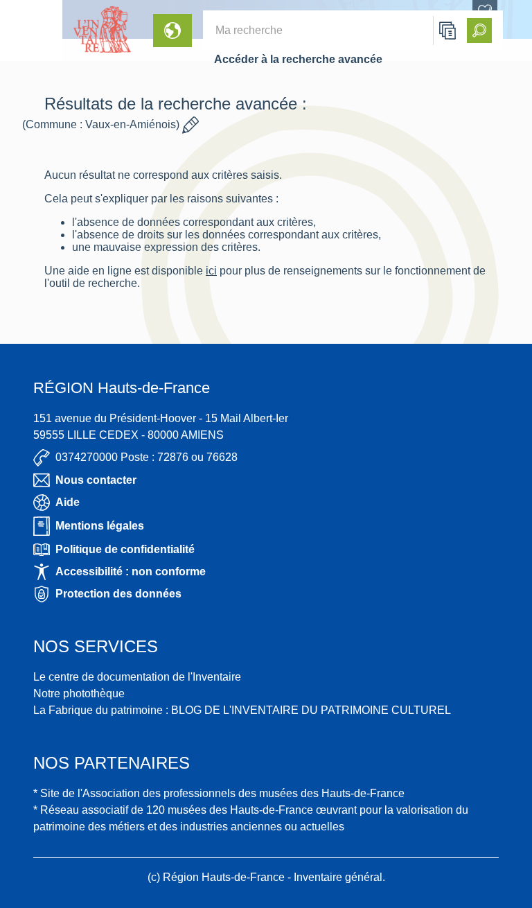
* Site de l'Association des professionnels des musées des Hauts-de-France (219, 793)
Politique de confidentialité (125, 549)
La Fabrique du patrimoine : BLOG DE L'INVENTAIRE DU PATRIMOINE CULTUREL (242, 710)
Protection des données (118, 594)
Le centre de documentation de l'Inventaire (137, 677)
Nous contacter (95, 480)
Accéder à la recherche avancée (298, 59)
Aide (67, 502)
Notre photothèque (79, 693)
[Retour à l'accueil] (31, 30)
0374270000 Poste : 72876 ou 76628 (146, 457)
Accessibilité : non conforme (130, 571)
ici (211, 271)
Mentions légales (99, 526)
